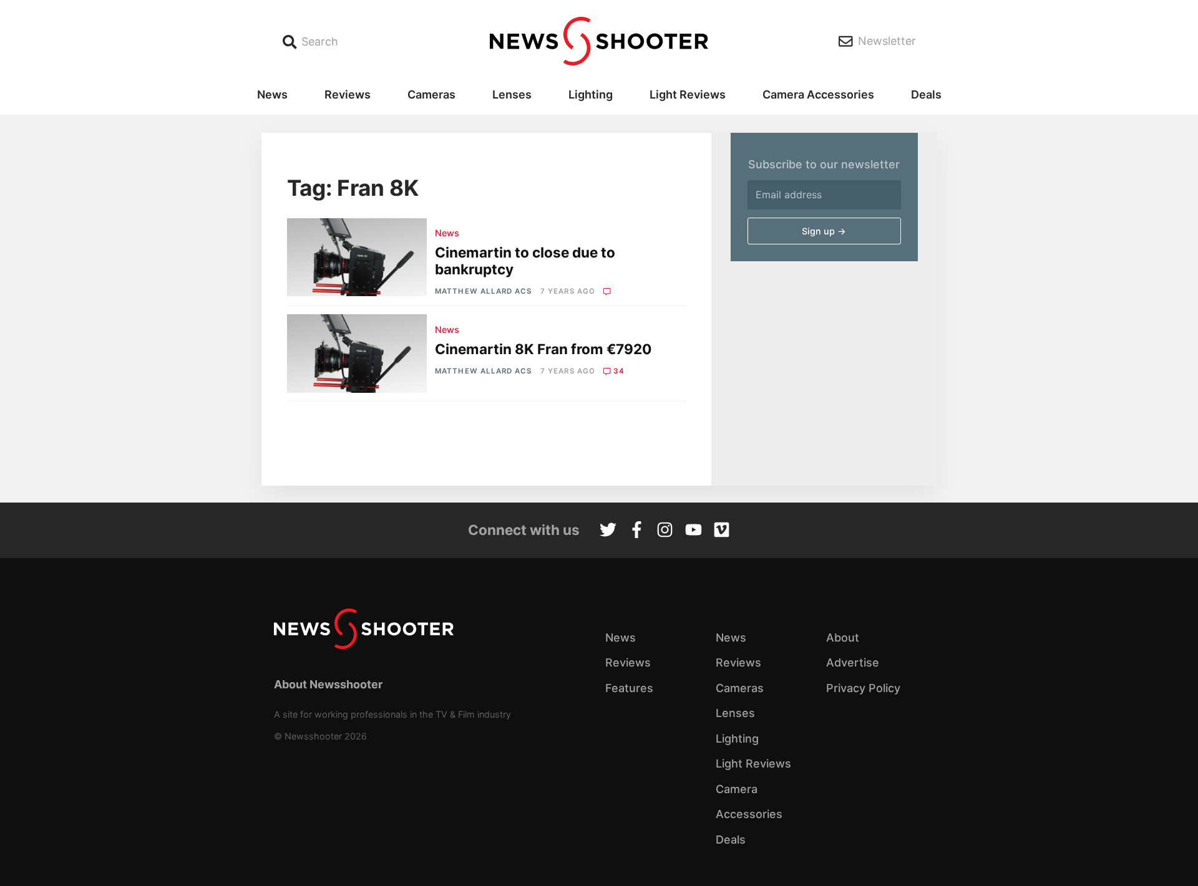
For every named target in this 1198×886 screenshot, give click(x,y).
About (842, 637)
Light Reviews (688, 94)
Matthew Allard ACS (483, 291)
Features (629, 688)
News (272, 94)
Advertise (852, 662)
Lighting (590, 94)
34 (619, 371)
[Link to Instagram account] (664, 531)
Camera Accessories (818, 94)
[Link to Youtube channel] (693, 531)
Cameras (431, 94)
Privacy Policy (863, 688)
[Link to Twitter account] (608, 531)
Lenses (512, 94)
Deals (926, 94)
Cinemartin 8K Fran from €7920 (543, 348)
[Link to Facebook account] (636, 531)
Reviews (347, 94)
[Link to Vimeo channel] (721, 531)
